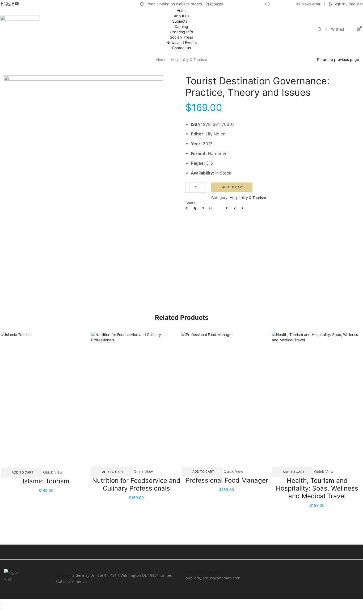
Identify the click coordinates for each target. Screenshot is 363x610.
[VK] (202, 207)
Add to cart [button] (22, 472)
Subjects (179, 21)
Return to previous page (338, 59)
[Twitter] (5, 4)
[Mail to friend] (218, 207)
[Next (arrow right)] (2, 608)
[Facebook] (2, 4)
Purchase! (214, 4)
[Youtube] (17, 4)
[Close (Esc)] (0, 603)
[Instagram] (9, 4)
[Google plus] (13, 4)
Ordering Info (181, 32)
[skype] (241, 207)
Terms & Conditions (323, 571)
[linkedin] (227, 207)
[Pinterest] (210, 207)
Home (181, 10)
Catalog (181, 26)
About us (181, 16)
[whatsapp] (235, 207)
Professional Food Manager (226, 480)
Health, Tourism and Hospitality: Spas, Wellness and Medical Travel (317, 488)
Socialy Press (181, 37)
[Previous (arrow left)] (0, 608)
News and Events (181, 42)
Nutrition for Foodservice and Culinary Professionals (136, 484)
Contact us (181, 47)
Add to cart (233, 187)
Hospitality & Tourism (189, 59)
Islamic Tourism (46, 481)
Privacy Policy (258, 571)
